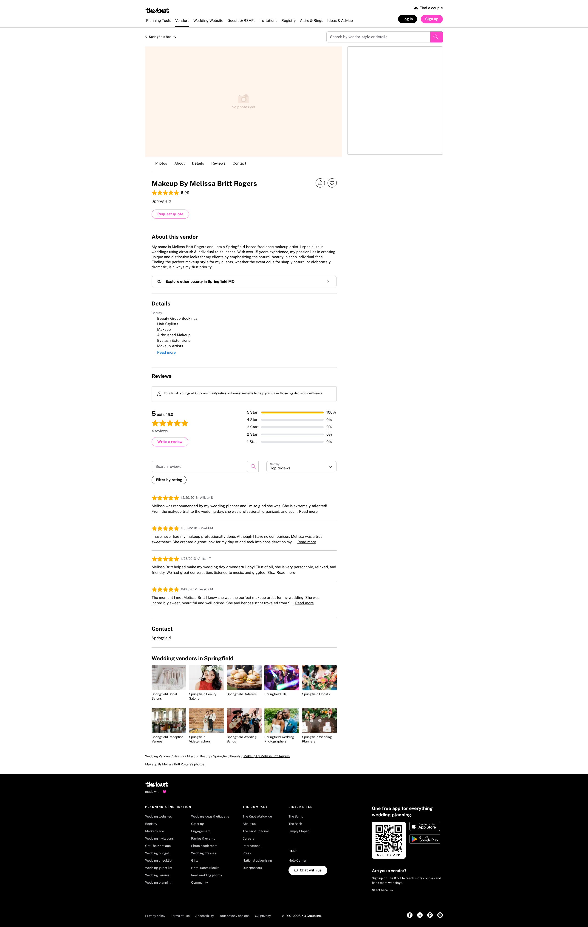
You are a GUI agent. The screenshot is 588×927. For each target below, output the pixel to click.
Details (198, 163)
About (179, 163)
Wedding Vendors (158, 756)
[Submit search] (436, 36)
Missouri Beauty (198, 756)
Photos (161, 163)
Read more (166, 352)
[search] (253, 466)
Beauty (179, 756)
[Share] (320, 183)
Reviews (218, 163)
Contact (239, 163)
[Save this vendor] (332, 183)
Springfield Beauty (162, 37)
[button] (301, 466)
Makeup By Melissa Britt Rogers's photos (174, 764)
